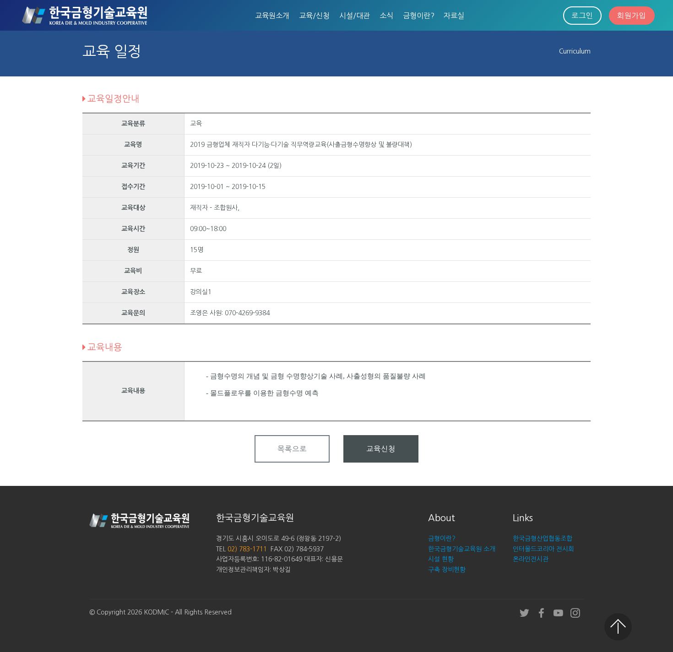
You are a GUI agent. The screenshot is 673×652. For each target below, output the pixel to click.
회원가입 (631, 15)
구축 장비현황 (447, 569)
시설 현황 (441, 559)
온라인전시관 (530, 559)
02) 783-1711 (247, 549)
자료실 (454, 15)
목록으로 (292, 449)
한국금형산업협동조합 (542, 538)
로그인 (582, 15)
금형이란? (418, 15)
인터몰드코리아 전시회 (543, 549)
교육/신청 (314, 15)
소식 (386, 15)
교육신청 (381, 449)
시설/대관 (354, 15)
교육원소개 (272, 15)
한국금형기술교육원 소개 (461, 549)
